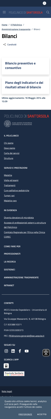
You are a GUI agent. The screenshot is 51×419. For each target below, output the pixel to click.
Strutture (8, 158)
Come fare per (12, 246)
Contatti (9, 303)
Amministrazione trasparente (16, 29)
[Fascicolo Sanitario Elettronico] (14, 373)
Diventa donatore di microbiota (19, 217)
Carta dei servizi (11, 153)
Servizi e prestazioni (15, 168)
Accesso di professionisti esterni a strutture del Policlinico (25, 225)
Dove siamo (9, 148)
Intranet (9, 285)
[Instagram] (6, 350)
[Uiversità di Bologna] (25, 123)
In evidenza (10, 210)
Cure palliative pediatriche (16, 190)
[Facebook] (20, 350)
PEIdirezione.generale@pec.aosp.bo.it (26, 335)
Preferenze (25, 414)
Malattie (8, 175)
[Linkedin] (13, 350)
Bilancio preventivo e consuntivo (20, 65)
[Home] (27, 12)
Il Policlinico (16, 24)
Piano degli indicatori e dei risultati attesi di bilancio (24, 84)
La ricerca (10, 261)
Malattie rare (10, 200)
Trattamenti (9, 185)
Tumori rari (9, 195)
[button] (48, 12)
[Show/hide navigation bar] (4, 12)
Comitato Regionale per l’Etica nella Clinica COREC (24, 234)
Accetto (41, 414)
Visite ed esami (11, 180)
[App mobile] (6, 365)
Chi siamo (8, 143)
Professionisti (12, 253)
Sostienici (9, 269)
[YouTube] (26, 350)
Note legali (7, 391)
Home (4, 24)
